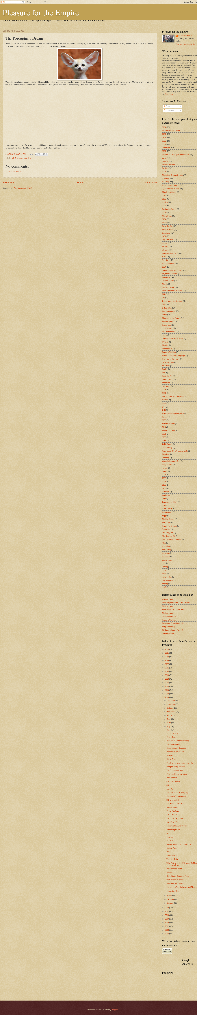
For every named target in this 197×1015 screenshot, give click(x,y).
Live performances (169, 332)
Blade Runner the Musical (172, 291)
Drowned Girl (167, 349)
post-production (168, 264)
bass (164, 403)
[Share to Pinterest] (46, 154)
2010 (167, 915)
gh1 (163, 195)
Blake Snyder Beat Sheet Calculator (176, 603)
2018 (167, 679)
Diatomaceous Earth (170, 253)
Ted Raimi (166, 260)
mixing (164, 468)
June (169, 723)
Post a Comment (15, 172)
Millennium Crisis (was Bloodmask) (175, 155)
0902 (164, 478)
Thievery (169, 837)
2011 (167, 912)
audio (164, 257)
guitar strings (167, 328)
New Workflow (171, 807)
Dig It (168, 833)
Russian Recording (173, 744)
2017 (167, 683)
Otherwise (166, 148)
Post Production (168, 430)
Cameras (165, 492)
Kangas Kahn (167, 599)
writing (164, 471)
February (170, 899)
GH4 (164, 505)
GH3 (164, 410)
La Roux (169, 841)
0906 (164, 420)
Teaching (165, 458)
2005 (167, 934)
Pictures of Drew (168, 165)
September (171, 712)
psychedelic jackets (170, 274)
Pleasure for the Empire (41, 12)
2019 (167, 675)
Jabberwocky (167, 448)
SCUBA (165, 247)
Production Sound (169, 209)
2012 (167, 908)
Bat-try (169, 872)
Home (80, 182)
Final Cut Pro (167, 376)
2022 (167, 664)
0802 (164, 141)
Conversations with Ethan (172, 270)
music (164, 304)
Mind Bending (171, 778)
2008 (167, 923)
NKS (164, 427)
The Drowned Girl (169, 536)
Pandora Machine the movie (173, 413)
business (165, 178)
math (164, 574)
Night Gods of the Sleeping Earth (175, 451)
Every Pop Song (172, 811)
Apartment (166, 277)
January (170, 903)
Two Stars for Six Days (175, 883)
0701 (164, 134)
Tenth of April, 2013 (173, 830)
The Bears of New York (175, 804)
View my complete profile (185, 44)
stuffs (164, 587)
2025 (167, 653)
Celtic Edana (167, 444)
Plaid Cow (166, 522)
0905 (164, 437)
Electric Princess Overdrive (172, 396)
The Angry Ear (167, 533)
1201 (164, 172)
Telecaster (166, 529)
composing (166, 550)
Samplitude (166, 325)
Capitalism (166, 495)
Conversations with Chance (172, 339)
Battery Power (171, 848)
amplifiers (166, 366)
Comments (169, 110)
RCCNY (165, 342)
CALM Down (171, 759)
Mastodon (169, 94)
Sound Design (167, 379)
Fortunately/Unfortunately (176, 796)
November (171, 704)
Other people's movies (170, 185)
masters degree (168, 287)
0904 (164, 127)
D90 (163, 373)
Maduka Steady (168, 519)
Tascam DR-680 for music (176, 826)
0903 (164, 390)
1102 (164, 199)
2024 (167, 657)
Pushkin (165, 168)
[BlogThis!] (39, 154)
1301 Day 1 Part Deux (175, 818)
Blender (165, 345)
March (169, 896)
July (169, 719)
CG (163, 298)
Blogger (114, 1010)
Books (164, 369)
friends (164, 417)
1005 (164, 482)
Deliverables (167, 308)
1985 (164, 488)
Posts (167, 106)
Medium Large (167, 606)
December (171, 701)
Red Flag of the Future (171, 359)
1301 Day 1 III (171, 815)
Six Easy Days (168, 362)
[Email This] (36, 154)
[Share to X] (41, 154)
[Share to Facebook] (44, 154)
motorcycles (167, 577)
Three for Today (172, 859)
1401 (164, 236)
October (170, 708)
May (169, 726)
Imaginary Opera (168, 311)
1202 (164, 206)
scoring (165, 584)
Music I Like (167, 216)
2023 (167, 660)
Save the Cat (167, 226)
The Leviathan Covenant (171, 539)
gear (164, 407)
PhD (164, 294)
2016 (167, 686)
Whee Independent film (171, 461)
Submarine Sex (168, 633)
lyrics (164, 570)
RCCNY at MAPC (173, 733)
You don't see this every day (177, 793)
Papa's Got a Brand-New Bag (177, 741)
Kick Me (169, 789)
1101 (164, 151)
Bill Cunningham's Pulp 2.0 (172, 630)
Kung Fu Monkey (168, 627)
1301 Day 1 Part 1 (173, 822)
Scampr (165, 400)
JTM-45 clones (168, 281)
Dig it (168, 852)
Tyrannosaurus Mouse (170, 189)
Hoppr (164, 516)
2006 (167, 930)
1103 (164, 485)
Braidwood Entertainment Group (174, 623)
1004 (164, 267)
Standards (166, 383)
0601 (164, 434)
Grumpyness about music (172, 301)
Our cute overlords (169, 616)
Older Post (151, 182)
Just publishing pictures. (175, 767)
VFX (164, 543)
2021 (167, 668)
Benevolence (171, 737)
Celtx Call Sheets (173, 781)
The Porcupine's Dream (175, 770)
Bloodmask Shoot (169, 192)
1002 (164, 144)
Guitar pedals (167, 512)
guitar (164, 158)
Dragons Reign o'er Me (175, 752)
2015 (167, 690)
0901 (164, 475)
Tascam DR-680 (172, 855)
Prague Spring (167, 321)
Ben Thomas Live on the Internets (179, 763)
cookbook (166, 553)
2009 (167, 919)
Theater (165, 161)
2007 (167, 926)
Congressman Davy (169, 502)
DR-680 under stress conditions (178, 844)
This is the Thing (172, 891)
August (170, 715)
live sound (166, 386)
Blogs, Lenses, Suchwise (176, 748)
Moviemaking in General (171, 131)
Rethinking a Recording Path (177, 876)
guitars (164, 243)
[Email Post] (31, 154)
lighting (165, 567)
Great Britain (167, 509)
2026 (167, 649)
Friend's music (167, 230)
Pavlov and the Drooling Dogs (173, 356)
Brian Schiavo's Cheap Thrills (173, 610)
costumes (166, 557)
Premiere (165, 454)
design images (167, 560)
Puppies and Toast (169, 526)
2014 (167, 694)
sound (164, 335)
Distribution (166, 233)
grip (163, 563)
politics (165, 202)
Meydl (164, 223)
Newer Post (9, 182)
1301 (164, 212)
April (169, 730)
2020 (167, 672)
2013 (167, 697)
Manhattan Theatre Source (172, 175)
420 (167, 785)
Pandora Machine (169, 352)
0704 (164, 219)
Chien (164, 499)
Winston (165, 250)
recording (27, 158)
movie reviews (167, 580)
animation (166, 546)
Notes (164, 315)
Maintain (169, 756)
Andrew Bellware (185, 36)
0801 (164, 138)
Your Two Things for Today (176, 774)
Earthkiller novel (168, 424)
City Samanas (17, 158)
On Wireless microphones (176, 880)
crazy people (167, 465)
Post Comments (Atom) (23, 188)
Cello (164, 441)
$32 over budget (172, 800)
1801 (164, 393)
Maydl (164, 284)
